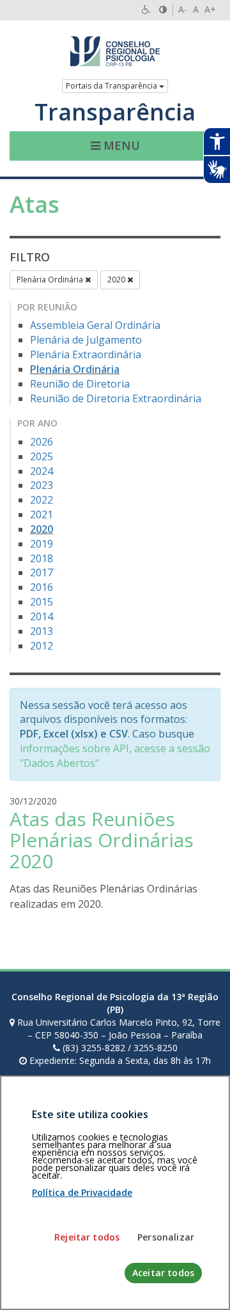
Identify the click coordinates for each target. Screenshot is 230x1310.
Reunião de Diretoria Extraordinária (115, 398)
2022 (41, 500)
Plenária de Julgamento (86, 340)
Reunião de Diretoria (80, 384)
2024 (41, 471)
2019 (41, 544)
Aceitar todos (163, 1273)
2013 (41, 631)
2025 (41, 456)
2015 (41, 602)
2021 (41, 514)
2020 (117, 279)
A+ (210, 9)
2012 (41, 646)
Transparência (114, 112)
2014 (41, 616)
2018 (41, 558)
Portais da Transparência (112, 85)
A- (182, 9)
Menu (120, 145)
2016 (41, 587)
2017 (41, 572)
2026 (41, 442)
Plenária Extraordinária (85, 354)
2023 (41, 485)
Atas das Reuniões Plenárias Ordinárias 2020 (102, 840)
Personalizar (165, 1237)
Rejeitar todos (86, 1237)
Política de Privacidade (82, 1192)
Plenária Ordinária (51, 279)
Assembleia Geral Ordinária (95, 325)
